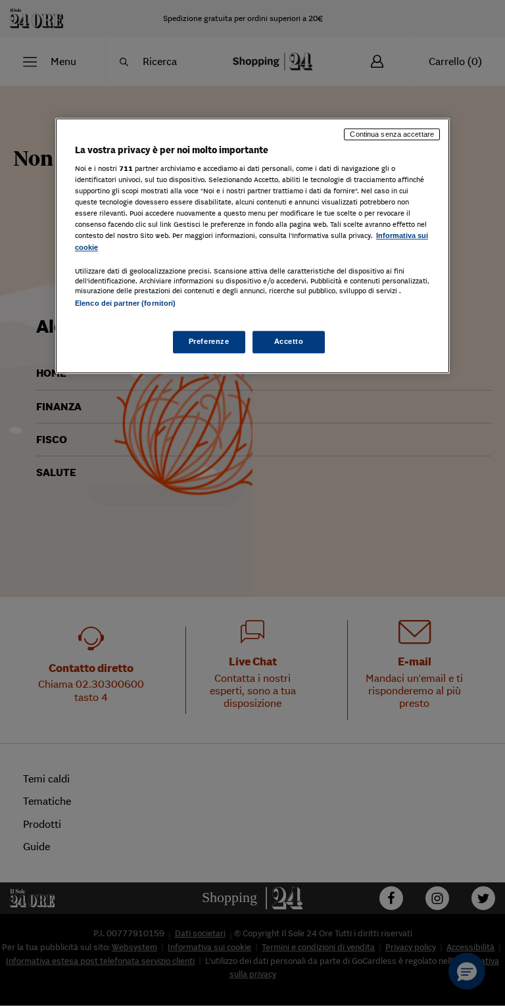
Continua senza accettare (392, 134)
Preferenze (209, 341)
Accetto (289, 341)
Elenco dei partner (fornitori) (125, 303)
